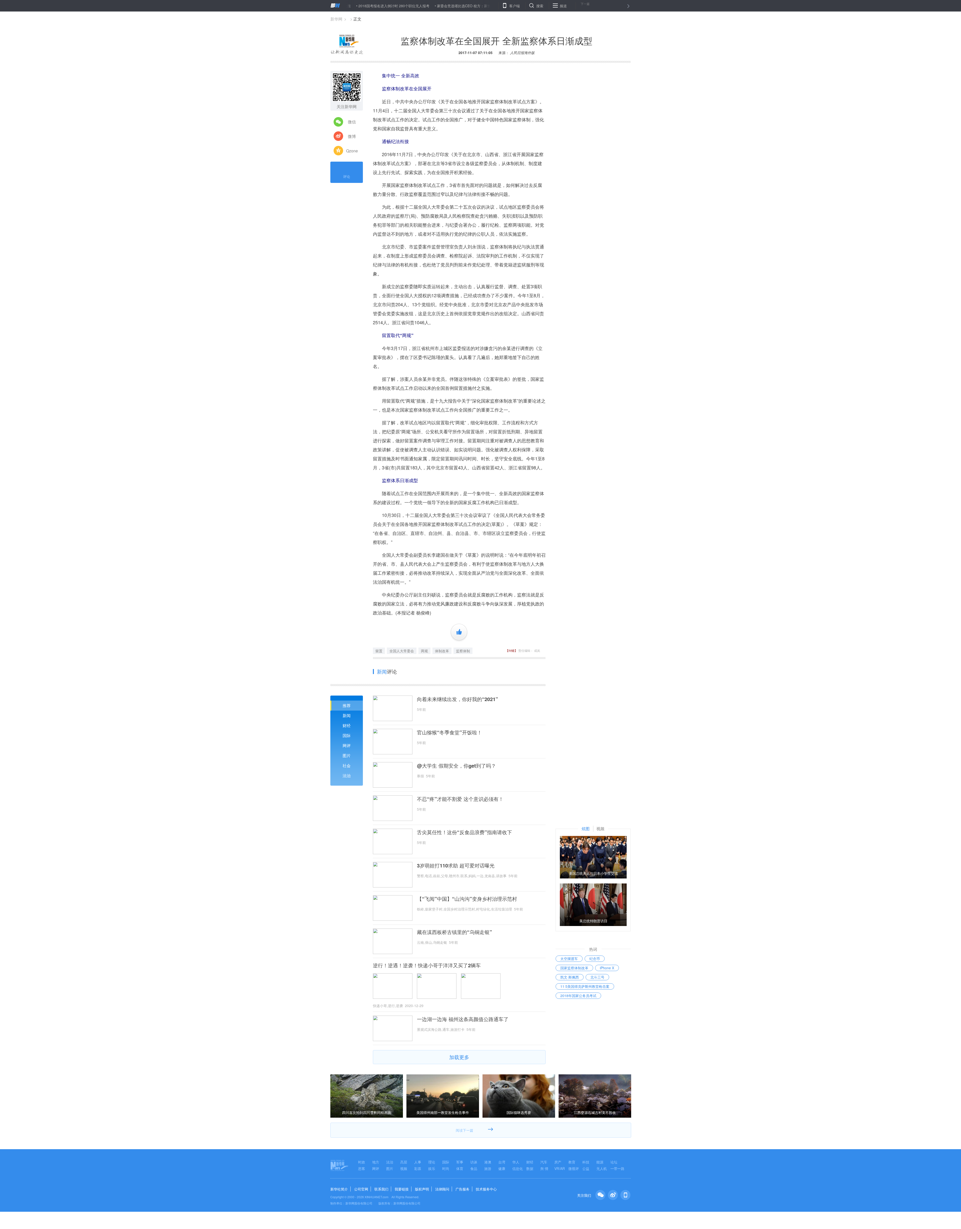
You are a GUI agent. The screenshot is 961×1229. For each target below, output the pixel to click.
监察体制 (463, 650)
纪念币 (594, 958)
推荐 (347, 705)
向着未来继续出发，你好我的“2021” (457, 699)
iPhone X (607, 967)
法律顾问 (442, 1188)
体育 (459, 1168)
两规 (424, 650)
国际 (347, 735)
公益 (585, 1168)
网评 (347, 745)
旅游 (487, 1168)
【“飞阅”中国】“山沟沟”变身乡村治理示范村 (467, 898)
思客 (361, 1168)
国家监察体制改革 (574, 967)
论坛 (613, 1162)
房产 (557, 1162)
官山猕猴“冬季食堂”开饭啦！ (449, 732)
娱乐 (431, 1168)
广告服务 (462, 1188)
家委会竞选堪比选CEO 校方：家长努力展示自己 (428, 5)
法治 (347, 775)
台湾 (501, 1162)
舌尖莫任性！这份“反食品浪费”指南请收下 (464, 832)
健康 (501, 1168)
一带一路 (617, 1168)
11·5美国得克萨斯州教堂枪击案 (584, 986)
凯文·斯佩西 (569, 977)
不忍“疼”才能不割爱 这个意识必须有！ (460, 798)
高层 (403, 1162)
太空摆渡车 (569, 958)
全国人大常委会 (401, 650)
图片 (347, 755)
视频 (403, 1168)
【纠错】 (512, 650)
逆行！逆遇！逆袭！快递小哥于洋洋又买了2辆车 (427, 965)
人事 (417, 1162)
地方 (375, 1162)
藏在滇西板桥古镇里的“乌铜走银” (454, 932)
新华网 (336, 19)
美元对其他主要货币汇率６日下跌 (500, 5)
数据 (529, 1168)
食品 (473, 1168)
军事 (459, 1162)
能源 (599, 1162)
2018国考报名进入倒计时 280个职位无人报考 (348, 5)
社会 (347, 765)
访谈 (473, 1162)
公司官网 (361, 1188)
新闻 (347, 715)
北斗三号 (597, 977)
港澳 (487, 1162)
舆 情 (544, 1168)
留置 (378, 650)
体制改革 (442, 650)
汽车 (543, 1162)
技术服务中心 (486, 1188)
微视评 (573, 1168)
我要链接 (402, 1188)
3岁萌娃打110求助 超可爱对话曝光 (456, 865)
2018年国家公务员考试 (578, 995)
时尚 (445, 1168)
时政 (361, 1162)
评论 (346, 176)
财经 (347, 725)
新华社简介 (339, 1188)
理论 (431, 1162)
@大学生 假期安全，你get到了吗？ (456, 765)
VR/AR (559, 1168)
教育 (571, 1162)
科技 (585, 1162)
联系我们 (381, 1188)
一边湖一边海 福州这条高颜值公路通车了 (463, 1019)
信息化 (517, 1168)
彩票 (417, 1168)
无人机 (601, 1168)
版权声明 (422, 1188)
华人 (515, 1162)
